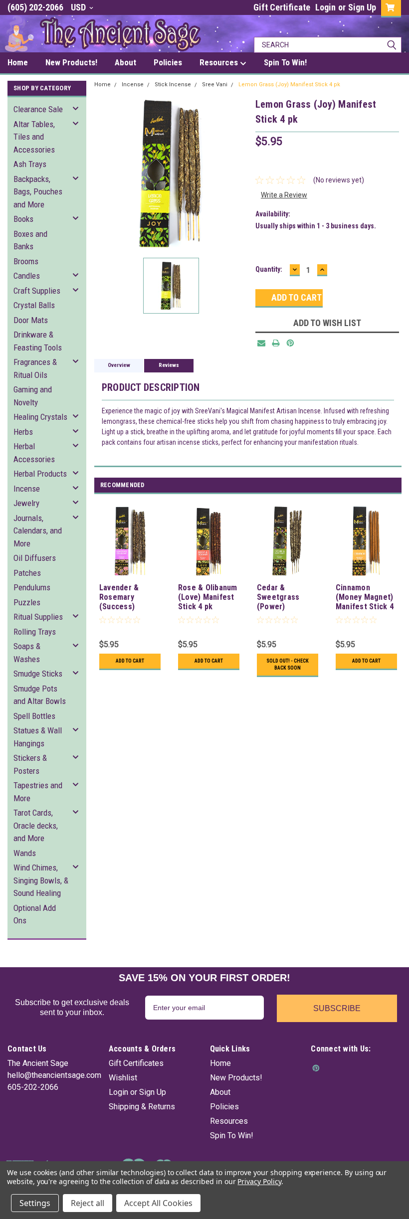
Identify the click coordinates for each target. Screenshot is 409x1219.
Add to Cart (130, 661)
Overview (119, 365)
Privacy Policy (259, 1181)
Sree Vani (214, 84)
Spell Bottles (34, 716)
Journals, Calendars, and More (37, 530)
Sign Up (362, 7)
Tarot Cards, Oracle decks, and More (35, 825)
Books (23, 219)
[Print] (276, 343)
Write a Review (284, 195)
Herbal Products (40, 474)
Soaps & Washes (26, 652)
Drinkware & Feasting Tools (37, 341)
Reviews (169, 365)
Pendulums (31, 587)
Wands (24, 853)
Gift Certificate (281, 7)
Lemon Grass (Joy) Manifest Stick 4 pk (289, 84)
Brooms (25, 261)
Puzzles (26, 602)
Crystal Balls (34, 305)
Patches (27, 573)
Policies (224, 1106)
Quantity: (268, 269)
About (220, 1092)
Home (102, 84)
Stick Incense (173, 84)
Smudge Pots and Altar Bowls (39, 695)
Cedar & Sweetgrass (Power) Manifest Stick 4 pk (286, 598)
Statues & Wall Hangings (37, 736)
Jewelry (26, 503)
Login (325, 7)
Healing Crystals (40, 417)
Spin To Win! (231, 1135)
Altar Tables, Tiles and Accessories (34, 137)
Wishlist (123, 1077)
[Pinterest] (290, 343)
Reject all (87, 1203)
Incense (26, 489)
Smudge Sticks (37, 674)
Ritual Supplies (38, 617)
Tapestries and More (37, 791)
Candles (26, 276)
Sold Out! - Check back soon (287, 664)
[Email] (261, 343)
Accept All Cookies (158, 1203)
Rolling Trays (34, 632)
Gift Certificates (136, 1063)
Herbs (23, 432)
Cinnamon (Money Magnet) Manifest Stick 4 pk (365, 598)
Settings (34, 1203)
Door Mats (30, 320)
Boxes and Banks (30, 240)
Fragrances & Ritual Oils (35, 368)
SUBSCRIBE (337, 1008)
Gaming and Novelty (32, 395)
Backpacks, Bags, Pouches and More (37, 191)
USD (79, 7)
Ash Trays (29, 164)
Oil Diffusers (34, 558)
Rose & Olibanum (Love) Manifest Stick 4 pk (207, 597)
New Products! (236, 1077)
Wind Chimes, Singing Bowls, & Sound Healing (40, 880)
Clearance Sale (38, 109)
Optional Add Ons (34, 914)
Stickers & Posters (30, 764)
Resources (229, 1121)
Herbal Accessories (34, 452)
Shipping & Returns (142, 1106)
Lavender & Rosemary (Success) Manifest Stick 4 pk (128, 598)
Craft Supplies (36, 291)
